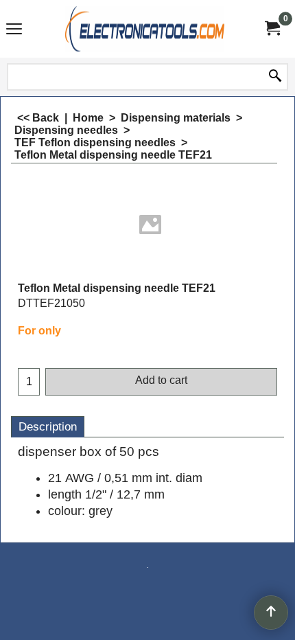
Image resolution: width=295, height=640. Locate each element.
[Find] (275, 76)
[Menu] (14, 30)
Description (48, 426)
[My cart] (271, 28)
